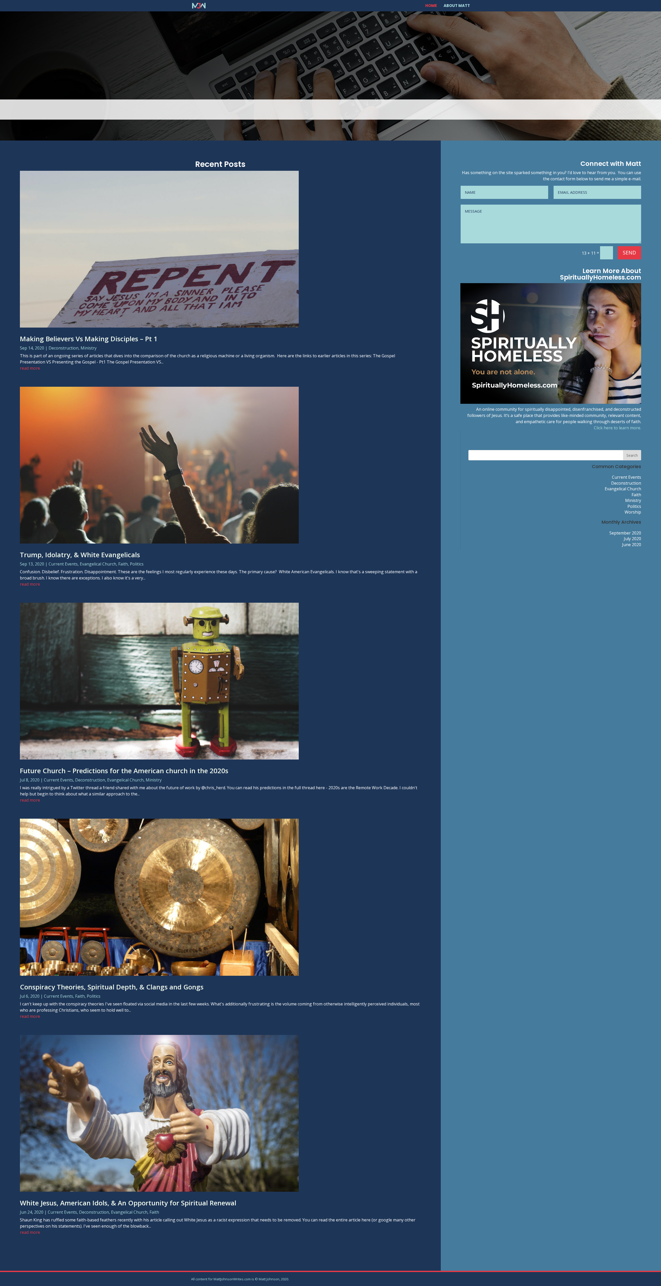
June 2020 (631, 544)
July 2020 (632, 538)
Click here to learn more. (617, 428)
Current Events (63, 564)
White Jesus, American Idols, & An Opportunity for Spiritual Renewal (128, 1202)
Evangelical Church (98, 564)
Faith (123, 564)
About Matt (457, 6)
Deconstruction (63, 348)
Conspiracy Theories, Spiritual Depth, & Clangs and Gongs (111, 986)
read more (30, 368)
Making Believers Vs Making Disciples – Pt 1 (89, 338)
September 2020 (625, 533)
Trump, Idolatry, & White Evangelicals (80, 554)
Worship (633, 512)
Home (431, 6)
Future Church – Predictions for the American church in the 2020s (124, 770)
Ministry (89, 348)
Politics (137, 564)
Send (629, 252)
